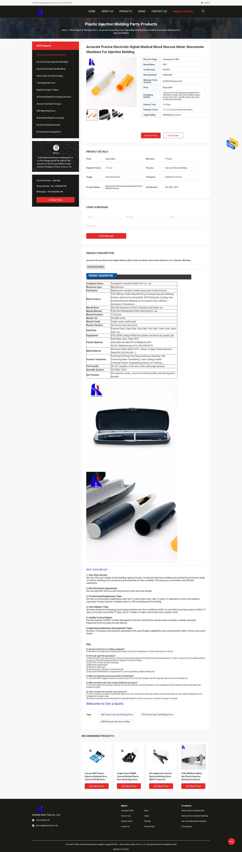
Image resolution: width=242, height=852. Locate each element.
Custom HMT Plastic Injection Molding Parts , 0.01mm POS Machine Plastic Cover (96, 776)
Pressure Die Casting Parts (49, 132)
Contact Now (55, 200)
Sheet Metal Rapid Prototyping (50, 118)
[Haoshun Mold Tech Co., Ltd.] (41, 12)
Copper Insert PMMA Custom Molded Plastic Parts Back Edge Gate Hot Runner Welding (128, 776)
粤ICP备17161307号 (121, 849)
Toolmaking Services (46, 83)
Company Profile (127, 811)
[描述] (203, 11)
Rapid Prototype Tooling (47, 90)
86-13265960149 (58, 186)
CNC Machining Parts (46, 111)
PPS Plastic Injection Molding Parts (157, 714)
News (146, 811)
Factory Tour (126, 816)
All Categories (187, 827)
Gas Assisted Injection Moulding (51, 69)
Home (64, 30)
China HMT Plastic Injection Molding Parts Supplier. (85, 844)
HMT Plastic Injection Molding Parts (117, 714)
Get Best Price (150, 135)
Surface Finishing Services (48, 125)
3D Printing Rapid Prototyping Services (54, 97)
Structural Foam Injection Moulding (52, 62)
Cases (146, 816)
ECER (174, 844)
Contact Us (125, 827)
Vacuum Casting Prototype (49, 104)
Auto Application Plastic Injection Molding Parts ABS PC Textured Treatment (160, 776)
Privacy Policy (149, 827)
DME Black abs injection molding (115, 721)
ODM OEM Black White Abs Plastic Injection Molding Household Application (191, 776)
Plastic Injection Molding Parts (83, 30)
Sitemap (147, 821)
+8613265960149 (55, 192)
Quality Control (126, 821)
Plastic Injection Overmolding (50, 76)
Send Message (106, 236)
